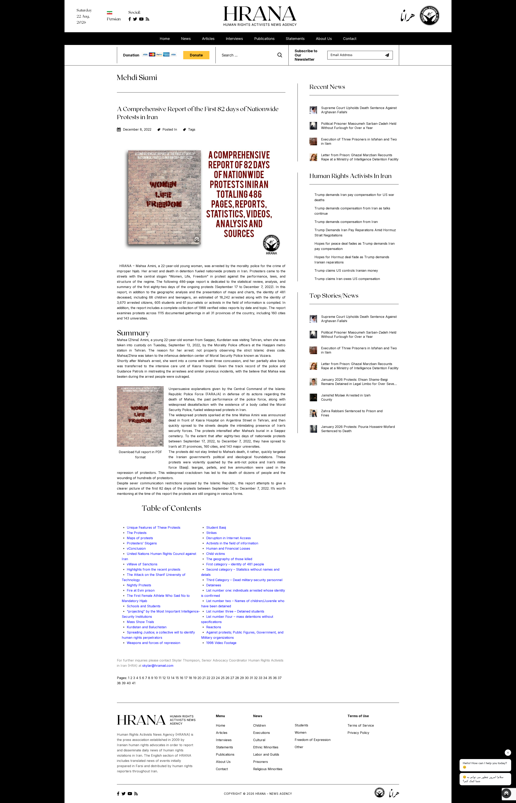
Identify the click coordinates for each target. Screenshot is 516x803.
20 (199, 678)
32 (256, 678)
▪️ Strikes (209, 533)
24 (218, 678)
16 (181, 678)
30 (247, 678)
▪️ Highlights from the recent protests (151, 569)
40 (129, 683)
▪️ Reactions (211, 627)
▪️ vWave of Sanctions (139, 564)
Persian (114, 18)
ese (164, 527)
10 (156, 678)
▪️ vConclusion (134, 548)
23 (213, 678)
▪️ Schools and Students (141, 606)
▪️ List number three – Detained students (232, 611)
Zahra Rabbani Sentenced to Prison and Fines (352, 413)
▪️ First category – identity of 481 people (232, 564)
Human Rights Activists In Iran (350, 175)
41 (133, 683)
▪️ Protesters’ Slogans (139, 543)
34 (265, 678)
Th (158, 527)
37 (280, 678)
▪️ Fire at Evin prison (138, 590)
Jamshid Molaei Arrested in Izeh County (345, 397)
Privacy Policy (358, 733)
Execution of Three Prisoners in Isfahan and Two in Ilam (359, 141)
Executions (261, 733)
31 (251, 678)
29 (242, 678)
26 (227, 678)
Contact (349, 38)
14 (173, 678)
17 (186, 678)
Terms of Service (360, 725)
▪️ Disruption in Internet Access (226, 538)
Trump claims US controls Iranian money (346, 270)
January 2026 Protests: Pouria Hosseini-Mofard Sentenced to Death (358, 429)
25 (223, 678)
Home (165, 38)
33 (260, 678)
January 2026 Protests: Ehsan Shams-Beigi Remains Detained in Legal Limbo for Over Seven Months (358, 382)
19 (195, 678)
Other (299, 747)
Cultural (259, 740)
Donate (196, 55)
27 (232, 678)
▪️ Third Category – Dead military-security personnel (241, 580)
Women (300, 732)
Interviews (234, 38)
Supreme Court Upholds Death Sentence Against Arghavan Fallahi (359, 110)
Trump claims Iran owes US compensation (347, 279)
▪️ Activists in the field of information (229, 543)
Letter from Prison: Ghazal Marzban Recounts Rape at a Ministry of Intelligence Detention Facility (359, 157)
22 (208, 678)
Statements (295, 38)
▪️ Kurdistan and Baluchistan (144, 627)
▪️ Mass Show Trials (138, 622)
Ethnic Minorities (265, 747)
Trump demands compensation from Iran (346, 222)
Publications (264, 38)
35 (270, 678)
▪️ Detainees (211, 585)
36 (275, 678)
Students (301, 725)
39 (124, 683)
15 (177, 678)
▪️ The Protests (134, 533)
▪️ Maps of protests (137, 538)
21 (204, 678)
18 (190, 678)
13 (168, 678)
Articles (208, 38)
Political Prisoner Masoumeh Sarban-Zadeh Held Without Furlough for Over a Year (358, 126)
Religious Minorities (267, 769)
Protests (173, 527)
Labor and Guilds (266, 754)
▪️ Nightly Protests (136, 585)
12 (164, 678)
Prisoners (260, 762)
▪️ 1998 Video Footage (218, 643)
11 (160, 678)
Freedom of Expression (313, 740)
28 (237, 678)
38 (119, 683)
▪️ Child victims (213, 554)
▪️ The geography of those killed (226, 559)
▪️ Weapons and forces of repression (151, 643)
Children (259, 725)
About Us (324, 38)
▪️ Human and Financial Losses (225, 548)
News (186, 38)
